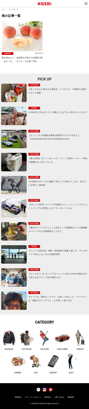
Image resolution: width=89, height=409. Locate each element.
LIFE (36, 372)
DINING (17, 372)
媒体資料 (71, 397)
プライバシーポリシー (33, 397)
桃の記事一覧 (14, 9)
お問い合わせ (59, 397)
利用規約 (18, 397)
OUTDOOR (27, 349)
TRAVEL (80, 349)
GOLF (71, 372)
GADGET (53, 372)
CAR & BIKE (62, 349)
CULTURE (44, 349)
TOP (3, 9)
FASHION (9, 349)
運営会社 (47, 397)
